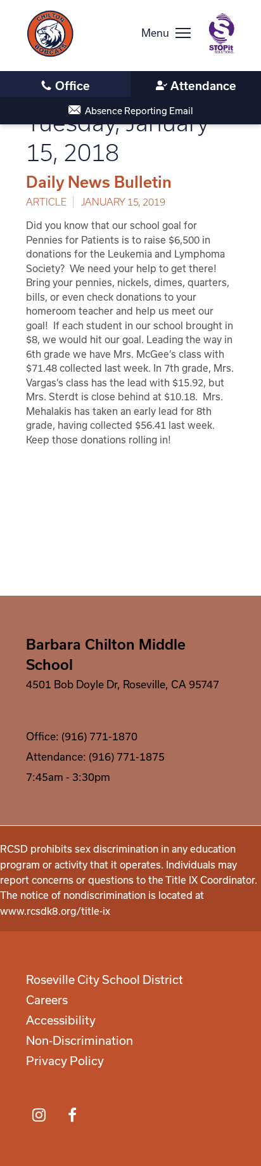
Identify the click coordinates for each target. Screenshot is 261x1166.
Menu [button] (155, 33)
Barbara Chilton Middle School (106, 654)
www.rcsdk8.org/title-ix (55, 911)
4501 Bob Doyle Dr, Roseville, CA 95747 (122, 684)
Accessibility (61, 1020)
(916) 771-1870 (65, 85)
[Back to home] (50, 33)
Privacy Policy (65, 1061)
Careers (47, 1000)
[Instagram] (38, 1115)
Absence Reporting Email (139, 110)
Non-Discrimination (79, 1040)
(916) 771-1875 (195, 85)
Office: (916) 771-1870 (81, 736)
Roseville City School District (104, 979)
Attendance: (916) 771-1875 (95, 756)
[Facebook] (72, 1115)
